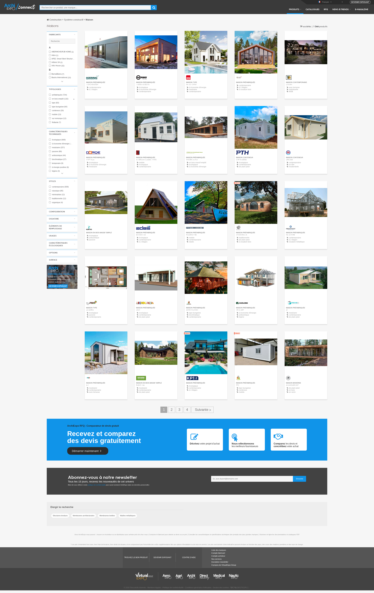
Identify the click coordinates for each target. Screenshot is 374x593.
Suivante (202, 410)
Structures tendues (60, 516)
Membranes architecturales (83, 516)
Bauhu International (61, 77)
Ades (55, 55)
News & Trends (340, 9)
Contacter (106, 36)
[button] (62, 34)
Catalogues (312, 9)
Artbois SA (57, 62)
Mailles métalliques (127, 516)
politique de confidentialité (96, 485)
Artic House (58, 66)
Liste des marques (218, 550)
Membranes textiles (107, 516)
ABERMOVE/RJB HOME (63, 52)
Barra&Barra (58, 74)
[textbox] (95, 7)
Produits (294, 9)
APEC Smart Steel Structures (63, 59)
